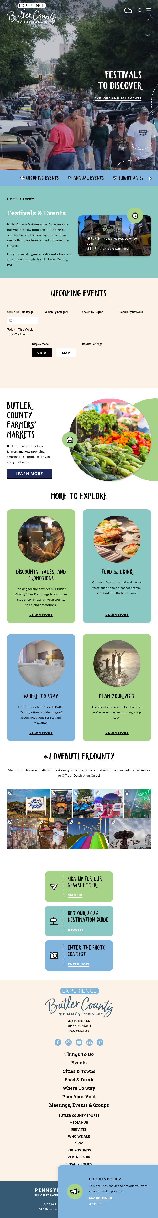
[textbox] (22, 320)
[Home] (31, 14)
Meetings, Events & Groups (79, 1105)
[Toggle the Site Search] (139, 10)
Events (79, 1063)
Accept (96, 1204)
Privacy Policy (79, 1164)
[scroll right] (150, 178)
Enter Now (79, 964)
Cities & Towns (79, 1071)
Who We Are (79, 1136)
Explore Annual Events (118, 98)
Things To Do (79, 1054)
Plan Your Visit (79, 1096)
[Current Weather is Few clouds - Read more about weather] (128, 11)
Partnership (79, 1157)
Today (11, 329)
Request (76, 930)
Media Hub (79, 1122)
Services (79, 1129)
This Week (25, 329)
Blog (78, 1143)
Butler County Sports (79, 1115)
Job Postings (79, 1150)
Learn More (29, 473)
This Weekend (17, 334)
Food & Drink (79, 1080)
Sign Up (75, 895)
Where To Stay (79, 1088)
